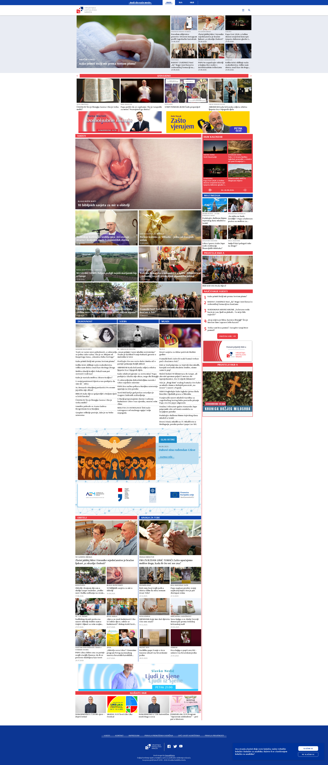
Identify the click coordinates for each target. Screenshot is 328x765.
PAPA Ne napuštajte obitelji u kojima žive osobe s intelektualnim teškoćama (210, 65)
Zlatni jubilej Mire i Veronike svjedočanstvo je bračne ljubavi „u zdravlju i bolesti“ (211, 36)
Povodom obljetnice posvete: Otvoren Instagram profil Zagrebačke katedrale (184, 36)
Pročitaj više (225, 336)
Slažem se (308, 748)
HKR (192, 2)
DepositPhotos (170, 755)
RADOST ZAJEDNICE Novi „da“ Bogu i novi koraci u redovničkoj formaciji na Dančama (182, 65)
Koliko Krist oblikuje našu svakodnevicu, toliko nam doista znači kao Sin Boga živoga (236, 65)
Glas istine (168, 439)
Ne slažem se (308, 754)
